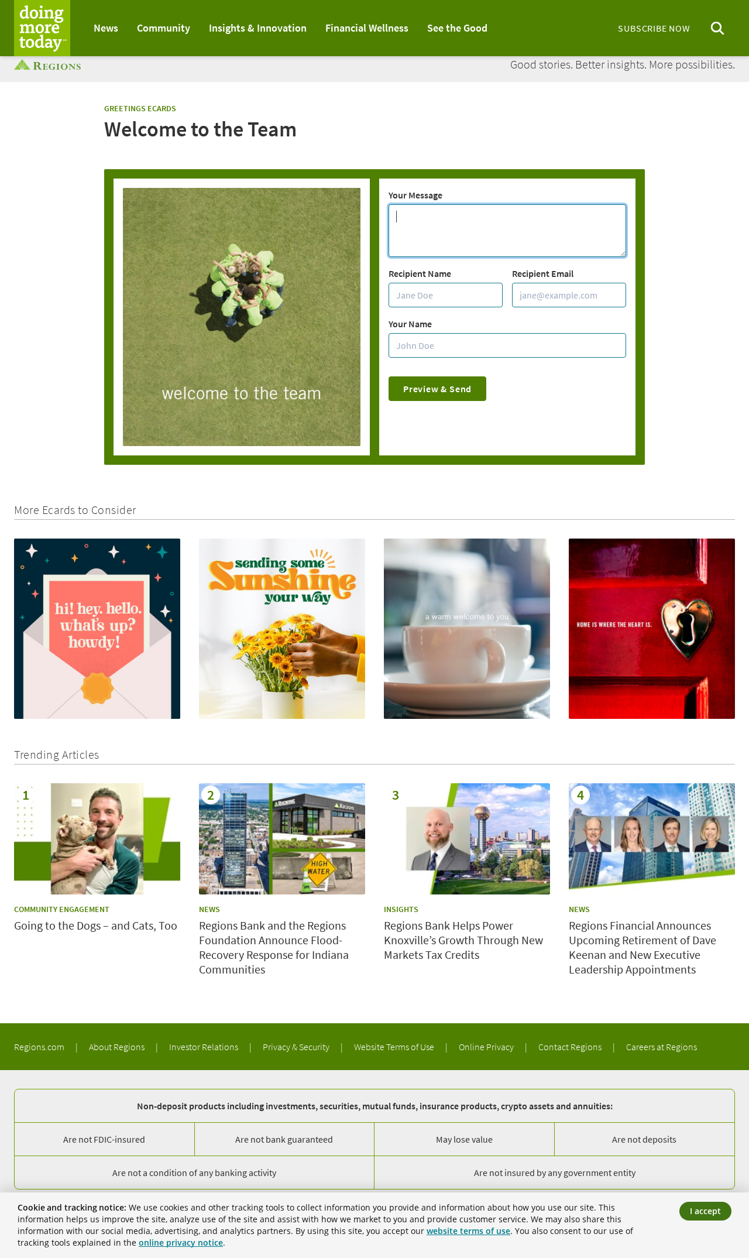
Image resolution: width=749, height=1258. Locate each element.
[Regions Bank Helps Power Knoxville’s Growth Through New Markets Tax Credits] (467, 838)
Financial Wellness (366, 28)
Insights (401, 909)
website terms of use (468, 1230)
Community (163, 28)
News (106, 28)
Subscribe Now (654, 28)
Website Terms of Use (395, 1047)
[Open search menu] (717, 28)
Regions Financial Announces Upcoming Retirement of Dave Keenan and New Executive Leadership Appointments (642, 947)
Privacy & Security (297, 1047)
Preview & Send (437, 389)
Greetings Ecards (140, 108)
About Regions (117, 1047)
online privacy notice (181, 1242)
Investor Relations (204, 1047)
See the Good (457, 28)
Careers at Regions (661, 1047)
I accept (705, 1210)
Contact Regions (570, 1047)
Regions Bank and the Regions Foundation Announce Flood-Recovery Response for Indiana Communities (274, 947)
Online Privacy (487, 1047)
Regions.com (40, 1047)
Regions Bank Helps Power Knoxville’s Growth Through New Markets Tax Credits (463, 940)
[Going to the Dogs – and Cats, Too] (97, 838)
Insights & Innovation (258, 28)
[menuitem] (106, 28)
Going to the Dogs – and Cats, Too (95, 925)
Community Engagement (61, 909)
